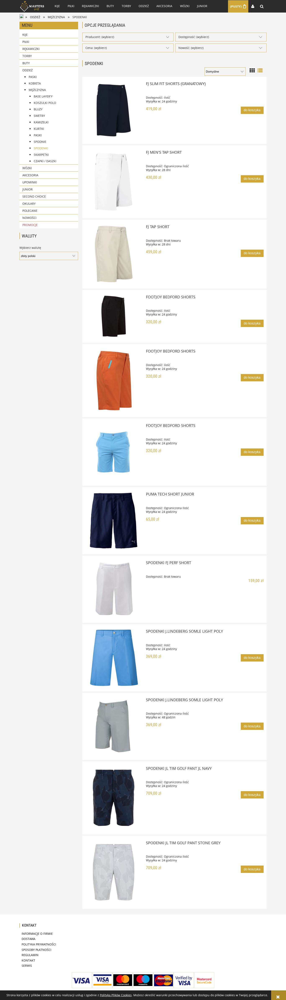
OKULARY (29, 204)
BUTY (26, 63)
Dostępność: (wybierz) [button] (193, 37)
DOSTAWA (28, 939)
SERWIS (27, 966)
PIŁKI (25, 42)
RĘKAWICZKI (31, 49)
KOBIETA (35, 83)
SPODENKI (41, 148)
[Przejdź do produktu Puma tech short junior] (113, 520)
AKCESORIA (30, 175)
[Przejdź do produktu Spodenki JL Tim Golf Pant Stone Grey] (113, 872)
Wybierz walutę (30, 247)
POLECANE (29, 211)
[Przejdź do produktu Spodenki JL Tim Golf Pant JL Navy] (113, 797)
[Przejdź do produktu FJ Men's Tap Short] (113, 181)
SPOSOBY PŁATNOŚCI (36, 950)
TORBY (27, 56)
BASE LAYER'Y (43, 96)
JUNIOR (27, 189)
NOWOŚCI (29, 218)
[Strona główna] (32, 6)
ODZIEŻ (27, 70)
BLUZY (38, 109)
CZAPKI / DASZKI (45, 161)
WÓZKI (27, 168)
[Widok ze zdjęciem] (252, 70)
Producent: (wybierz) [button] (99, 37)
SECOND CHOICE (34, 196)
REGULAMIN (30, 955)
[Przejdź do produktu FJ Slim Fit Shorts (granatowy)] (113, 110)
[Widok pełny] (260, 70)
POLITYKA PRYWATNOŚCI (39, 944)
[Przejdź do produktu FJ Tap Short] (113, 254)
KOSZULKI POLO (45, 103)
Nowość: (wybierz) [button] (191, 48)
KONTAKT (28, 960)
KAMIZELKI (41, 122)
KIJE (25, 35)
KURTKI (39, 129)
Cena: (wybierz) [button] (96, 48)
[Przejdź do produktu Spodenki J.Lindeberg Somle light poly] (113, 657)
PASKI (33, 77)
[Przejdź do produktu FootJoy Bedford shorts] (113, 316)
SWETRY (39, 116)
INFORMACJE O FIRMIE (37, 934)
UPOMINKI (29, 182)
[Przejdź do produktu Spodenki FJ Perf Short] (113, 589)
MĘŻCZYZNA (37, 90)
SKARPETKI (41, 155)
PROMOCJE (30, 225)
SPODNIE (40, 142)
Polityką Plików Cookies (116, 995)
